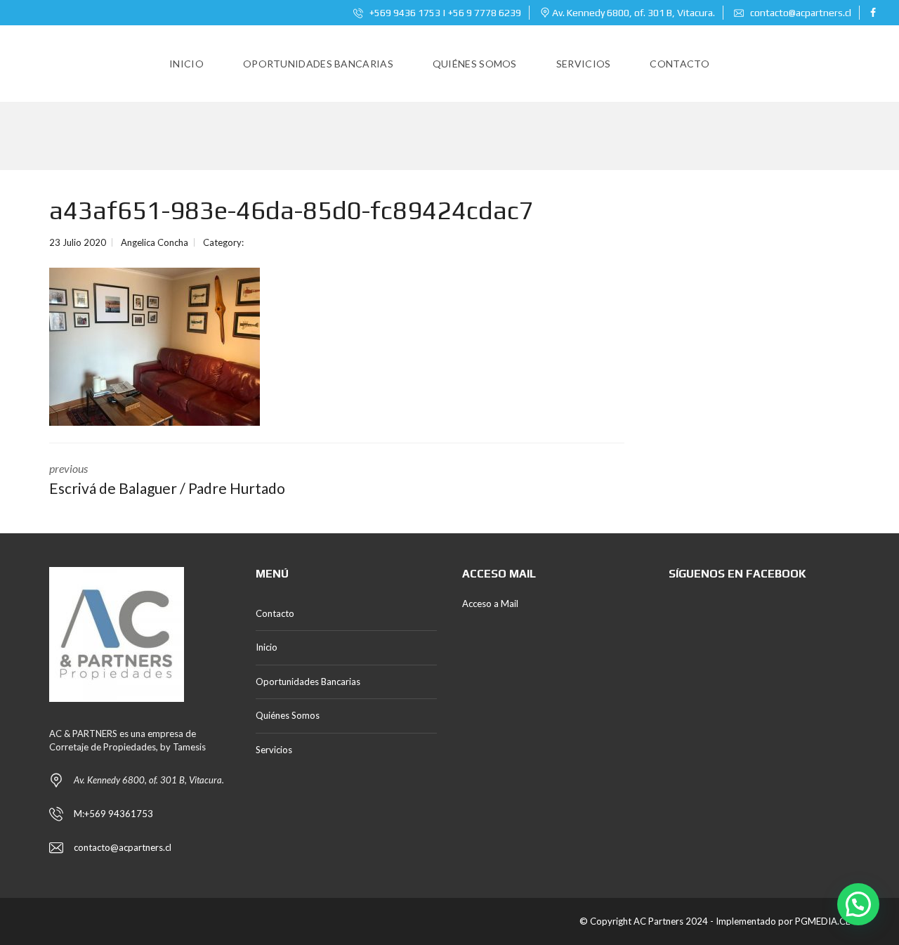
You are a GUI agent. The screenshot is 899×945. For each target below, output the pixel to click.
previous (167, 479)
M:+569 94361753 (113, 813)
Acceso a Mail (490, 603)
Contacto (275, 613)
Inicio (266, 647)
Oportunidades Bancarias (308, 681)
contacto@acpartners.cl (800, 12)
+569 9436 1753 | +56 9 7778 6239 (444, 12)
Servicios (274, 749)
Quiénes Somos (288, 715)
